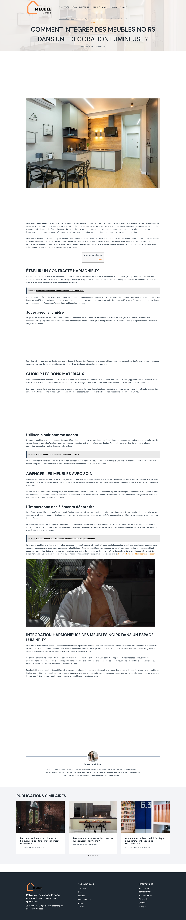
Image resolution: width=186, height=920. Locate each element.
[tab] (88, 855)
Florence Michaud (88, 47)
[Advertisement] (93, 75)
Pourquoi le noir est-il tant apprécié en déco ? (136, 554)
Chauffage (64, 7)
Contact (142, 903)
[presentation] (40, 817)
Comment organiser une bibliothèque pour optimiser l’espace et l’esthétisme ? (144, 841)
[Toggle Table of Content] (99, 259)
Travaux (124, 7)
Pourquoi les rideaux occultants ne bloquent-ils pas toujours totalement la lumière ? (39, 841)
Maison (113, 7)
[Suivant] (166, 827)
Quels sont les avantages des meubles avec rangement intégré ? (93, 839)
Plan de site (143, 899)
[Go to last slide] (20, 827)
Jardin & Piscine (99, 7)
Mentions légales (146, 895)
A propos (142, 906)
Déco (74, 7)
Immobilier (84, 7)
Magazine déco (64, 19)
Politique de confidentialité (145, 890)
